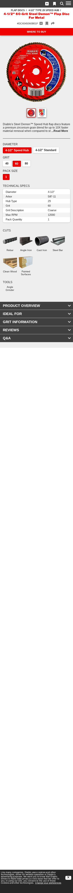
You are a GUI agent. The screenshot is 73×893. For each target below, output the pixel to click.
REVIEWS (11, 330)
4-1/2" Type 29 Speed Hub (44, 10)
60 (16, 163)
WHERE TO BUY (36, 31)
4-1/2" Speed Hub (17, 150)
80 (26, 163)
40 (7, 163)
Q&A (7, 338)
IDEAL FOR (12, 314)
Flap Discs (18, 10)
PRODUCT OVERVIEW (21, 306)
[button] (47, 4)
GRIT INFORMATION (20, 322)
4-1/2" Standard (45, 150)
